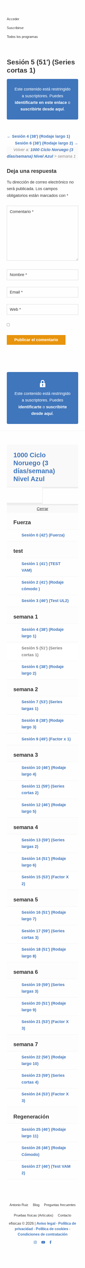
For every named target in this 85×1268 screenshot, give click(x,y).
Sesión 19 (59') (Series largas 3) (43, 988)
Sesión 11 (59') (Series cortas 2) (43, 789)
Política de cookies (52, 1229)
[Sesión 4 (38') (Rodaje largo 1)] (25, 495)
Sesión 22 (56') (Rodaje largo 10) (44, 1060)
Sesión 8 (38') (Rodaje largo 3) (43, 723)
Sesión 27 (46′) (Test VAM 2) (46, 1169)
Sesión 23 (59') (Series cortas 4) (43, 1078)
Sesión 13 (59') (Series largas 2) (43, 843)
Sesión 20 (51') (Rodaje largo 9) (44, 1006)
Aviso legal (45, 1223)
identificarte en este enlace (41, 102)
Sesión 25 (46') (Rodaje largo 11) (44, 1132)
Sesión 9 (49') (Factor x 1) (46, 739)
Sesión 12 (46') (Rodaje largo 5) (44, 808)
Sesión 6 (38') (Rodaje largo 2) (44, 143)
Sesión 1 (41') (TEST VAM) (41, 567)
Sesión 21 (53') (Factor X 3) (45, 1025)
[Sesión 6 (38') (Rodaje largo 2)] (60, 496)
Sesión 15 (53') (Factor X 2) (45, 880)
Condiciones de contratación (43, 1234)
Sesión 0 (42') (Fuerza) (43, 535)
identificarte (29, 407)
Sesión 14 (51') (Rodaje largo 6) (44, 861)
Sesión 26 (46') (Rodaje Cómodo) (44, 1151)
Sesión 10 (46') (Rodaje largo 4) (44, 770)
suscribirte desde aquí (42, 109)
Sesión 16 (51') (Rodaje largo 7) (44, 915)
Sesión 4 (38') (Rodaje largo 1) (40, 136)
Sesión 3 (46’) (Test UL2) (45, 600)
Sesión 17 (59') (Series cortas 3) (43, 934)
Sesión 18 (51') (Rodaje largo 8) (44, 952)
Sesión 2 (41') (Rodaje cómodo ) (43, 585)
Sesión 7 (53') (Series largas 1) (42, 705)
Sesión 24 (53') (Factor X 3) (45, 1097)
